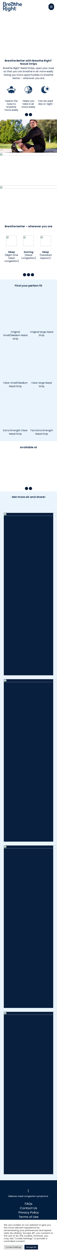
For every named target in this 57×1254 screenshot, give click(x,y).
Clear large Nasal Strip (41, 384)
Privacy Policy (28, 1212)
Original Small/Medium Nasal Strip (15, 335)
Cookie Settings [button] (13, 1247)
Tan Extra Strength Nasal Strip (41, 432)
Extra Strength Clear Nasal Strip (15, 432)
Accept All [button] (31, 1247)
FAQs (28, 1204)
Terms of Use (28, 1217)
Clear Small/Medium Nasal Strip (15, 384)
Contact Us (28, 1208)
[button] (51, 6)
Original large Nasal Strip (41, 333)
